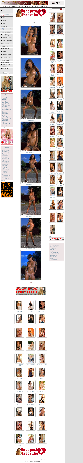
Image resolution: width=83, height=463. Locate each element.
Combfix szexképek (5, 104)
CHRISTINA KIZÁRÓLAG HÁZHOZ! (31, 405)
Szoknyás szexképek (5, 167)
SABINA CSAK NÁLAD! (31, 364)
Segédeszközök (5, 43)
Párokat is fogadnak (6, 54)
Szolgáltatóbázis (28, 6)
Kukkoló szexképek (5, 120)
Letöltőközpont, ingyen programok (11, 6)
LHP (3, 6)
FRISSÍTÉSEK (4, 26)
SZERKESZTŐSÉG (5, 68)
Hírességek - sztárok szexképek (6, 115)
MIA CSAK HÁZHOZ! (60, 124)
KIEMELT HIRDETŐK (6, 25)
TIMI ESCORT (42, 351)
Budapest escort (5, 62)
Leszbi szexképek (4, 122)
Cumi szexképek (4, 106)
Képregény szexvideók (53, 251)
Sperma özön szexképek (5, 163)
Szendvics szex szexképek (6, 166)
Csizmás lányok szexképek (6, 105)
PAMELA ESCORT (42, 338)
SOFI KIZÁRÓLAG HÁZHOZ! (42, 391)
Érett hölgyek (5, 46)
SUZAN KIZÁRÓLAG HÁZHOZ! (30, 325)
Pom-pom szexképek (5, 156)
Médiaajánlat (44, 459)
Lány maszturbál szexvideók (54, 253)
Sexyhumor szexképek (5, 162)
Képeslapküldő (35, 6)
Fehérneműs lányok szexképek (6, 109)
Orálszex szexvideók (53, 254)
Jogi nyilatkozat (21, 459)
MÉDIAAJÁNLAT (5, 69)
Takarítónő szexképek (5, 169)
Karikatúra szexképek (5, 117)
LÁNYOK (4, 17)
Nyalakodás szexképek (5, 153)
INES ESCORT (19, 404)
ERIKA (42, 418)
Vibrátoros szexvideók (53, 259)
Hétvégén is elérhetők (7, 35)
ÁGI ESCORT (31, 311)
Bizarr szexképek (4, 101)
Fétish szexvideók (52, 249)
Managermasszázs (6, 57)
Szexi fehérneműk (6, 45)
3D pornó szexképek (5, 96)
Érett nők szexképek (5, 108)
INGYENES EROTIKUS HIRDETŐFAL (6, 66)
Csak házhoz (5, 34)
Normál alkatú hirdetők (7, 40)
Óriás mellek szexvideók (53, 255)
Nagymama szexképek (5, 150)
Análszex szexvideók (53, 248)
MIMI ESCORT (19, 311)
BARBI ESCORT (30, 351)
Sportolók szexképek (5, 164)
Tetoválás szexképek (5, 171)
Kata (30, 378)
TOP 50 (3, 23)
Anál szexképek (4, 97)
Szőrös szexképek (4, 168)
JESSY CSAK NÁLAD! (19, 391)
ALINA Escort (31, 431)
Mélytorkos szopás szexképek (6, 124)
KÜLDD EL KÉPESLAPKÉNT (30, 88)
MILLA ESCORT (42, 378)
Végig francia (5, 49)
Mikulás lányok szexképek (6, 125)
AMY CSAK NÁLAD (19, 351)
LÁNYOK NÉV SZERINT (6, 64)
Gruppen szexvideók (53, 250)
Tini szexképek (4, 172)
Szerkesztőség (39, 459)
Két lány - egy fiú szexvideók (54, 247)
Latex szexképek (4, 121)
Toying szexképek (5, 174)
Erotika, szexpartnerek (43, 6)
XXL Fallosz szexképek (5, 178)
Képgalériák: (7, 94)
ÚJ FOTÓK (4, 20)
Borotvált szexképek (5, 102)
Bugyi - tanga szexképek (5, 103)
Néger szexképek (4, 151)
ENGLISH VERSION (7, 14)
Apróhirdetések (21, 6)
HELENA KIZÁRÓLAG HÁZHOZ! (42, 312)
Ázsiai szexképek (4, 99)
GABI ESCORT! (42, 325)
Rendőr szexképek (5, 160)
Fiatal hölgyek (5, 48)
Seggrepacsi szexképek (5, 161)
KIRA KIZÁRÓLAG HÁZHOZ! (30, 444)
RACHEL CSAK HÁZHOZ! (31, 391)
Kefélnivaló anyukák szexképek (7, 118)
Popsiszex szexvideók (53, 256)
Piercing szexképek (5, 155)
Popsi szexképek (4, 157)
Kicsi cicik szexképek (5, 119)
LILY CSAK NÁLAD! (30, 338)
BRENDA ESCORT (19, 431)
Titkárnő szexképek (5, 173)
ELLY (52, 234)
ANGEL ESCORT (19, 325)
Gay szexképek (4, 111)
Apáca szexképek (4, 98)
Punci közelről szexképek (6, 159)
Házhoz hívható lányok (7, 31)
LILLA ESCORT (42, 431)
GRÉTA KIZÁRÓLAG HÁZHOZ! (19, 445)
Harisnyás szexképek (5, 114)
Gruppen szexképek (5, 113)
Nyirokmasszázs (5, 60)
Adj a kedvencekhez (34, 459)
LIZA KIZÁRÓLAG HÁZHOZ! (42, 364)
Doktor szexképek (5, 107)
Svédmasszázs (5, 59)
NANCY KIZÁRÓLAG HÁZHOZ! (19, 365)
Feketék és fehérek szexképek (6, 110)
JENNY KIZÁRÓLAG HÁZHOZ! (30, 418)
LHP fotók (4, 51)
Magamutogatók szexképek (6, 123)
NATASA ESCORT (19, 338)
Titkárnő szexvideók (53, 258)
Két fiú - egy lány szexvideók (54, 246)
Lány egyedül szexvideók (54, 252)
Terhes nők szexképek (5, 170)
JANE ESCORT (19, 418)
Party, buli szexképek (5, 154)
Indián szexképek (4, 116)
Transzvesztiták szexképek (6, 175)
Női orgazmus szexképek (6, 152)
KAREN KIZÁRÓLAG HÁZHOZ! (42, 405)
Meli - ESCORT (19, 378)
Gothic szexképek (4, 112)
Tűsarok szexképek (5, 176)
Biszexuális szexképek (5, 100)
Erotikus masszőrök (6, 37)
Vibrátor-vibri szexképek (6, 177)
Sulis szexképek (4, 165)
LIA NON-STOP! (42, 444)
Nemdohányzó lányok (6, 32)
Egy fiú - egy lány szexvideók (54, 245)
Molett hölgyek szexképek (6, 149)
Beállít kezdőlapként (27, 459)
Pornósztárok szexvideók (54, 257)
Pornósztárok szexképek (5, 158)
